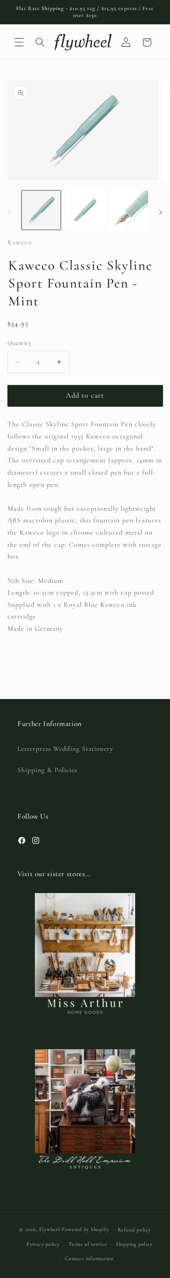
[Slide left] (9, 212)
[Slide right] (160, 212)
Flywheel (49, 1230)
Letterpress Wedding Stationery (65, 749)
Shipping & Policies (47, 770)
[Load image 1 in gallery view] (41, 210)
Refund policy (134, 1230)
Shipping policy (134, 1244)
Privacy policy (43, 1244)
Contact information (89, 1258)
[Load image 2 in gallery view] (84, 210)
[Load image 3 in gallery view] (128, 210)
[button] (19, 42)
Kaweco (19, 242)
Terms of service (87, 1244)
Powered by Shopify (85, 1230)
